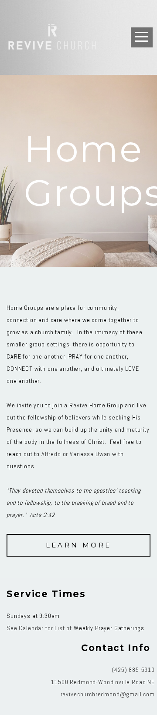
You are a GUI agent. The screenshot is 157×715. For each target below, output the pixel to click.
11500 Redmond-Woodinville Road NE (103, 682)
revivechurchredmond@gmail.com (108, 694)
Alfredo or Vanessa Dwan (75, 454)
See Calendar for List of (40, 628)
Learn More (79, 545)
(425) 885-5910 (133, 670)
